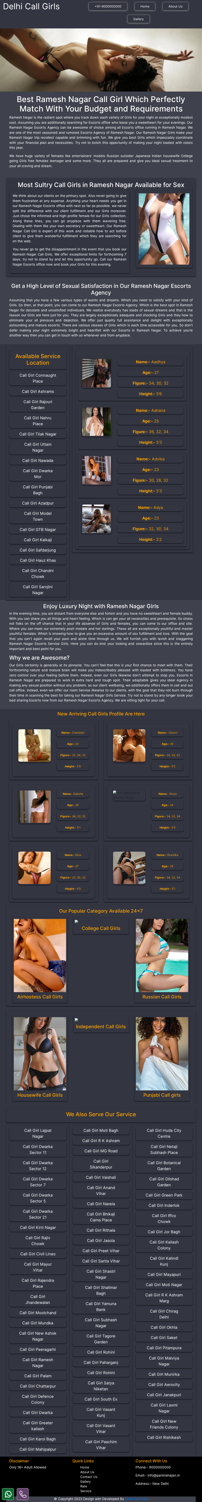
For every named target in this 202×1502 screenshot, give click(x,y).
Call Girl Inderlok (164, 1205)
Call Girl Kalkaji (38, 539)
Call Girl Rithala (101, 1230)
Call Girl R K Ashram (101, 1140)
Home (144, 6)
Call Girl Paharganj (101, 1362)
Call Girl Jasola (101, 1240)
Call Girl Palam (37, 1376)
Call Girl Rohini (101, 1352)
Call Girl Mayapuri (164, 1274)
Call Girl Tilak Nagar (37, 434)
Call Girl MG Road (101, 1151)
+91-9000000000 (108, 6)
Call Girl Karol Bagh (38, 1439)
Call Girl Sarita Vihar (101, 1261)
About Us (175, 6)
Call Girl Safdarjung (38, 550)
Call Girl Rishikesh (164, 1437)
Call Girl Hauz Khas (38, 560)
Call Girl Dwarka (38, 1412)
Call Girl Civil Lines (37, 1254)
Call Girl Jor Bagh (164, 1232)
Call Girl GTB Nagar (38, 529)
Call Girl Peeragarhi (38, 1349)
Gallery (138, 19)
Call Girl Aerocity (164, 1384)
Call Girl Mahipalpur (38, 1449)
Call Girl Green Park (164, 1195)
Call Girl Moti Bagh (100, 1130)
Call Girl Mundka (37, 1323)
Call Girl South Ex (101, 1399)
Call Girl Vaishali (101, 1177)
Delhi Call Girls (31, 6)
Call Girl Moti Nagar (164, 1284)
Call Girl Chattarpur (38, 1386)
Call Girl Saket (164, 1337)
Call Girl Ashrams (38, 391)
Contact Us (88, 1477)
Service (85, 1491)
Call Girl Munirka (164, 1374)
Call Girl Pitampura (164, 1348)
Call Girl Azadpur (38, 503)
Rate (83, 1486)
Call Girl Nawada (37, 460)
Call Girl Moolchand (38, 1312)
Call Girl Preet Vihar (100, 1250)
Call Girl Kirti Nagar (38, 1227)
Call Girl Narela (101, 1203)
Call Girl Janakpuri (164, 1394)
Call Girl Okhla (164, 1327)
